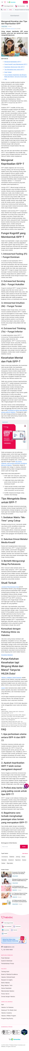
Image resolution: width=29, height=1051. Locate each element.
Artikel (10, 9)
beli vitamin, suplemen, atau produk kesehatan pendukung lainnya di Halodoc (14, 463)
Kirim (23, 846)
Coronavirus (5, 856)
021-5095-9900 (7, 949)
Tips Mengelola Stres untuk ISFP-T (14, 69)
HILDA (3, 688)
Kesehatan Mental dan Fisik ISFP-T (14, 67)
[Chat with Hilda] (26, 786)
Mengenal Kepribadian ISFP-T (12, 61)
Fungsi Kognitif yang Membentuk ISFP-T (15, 64)
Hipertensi (18, 860)
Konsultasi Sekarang (7, 655)
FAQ (5, 79)
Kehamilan (4, 860)
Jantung (18, 856)
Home (5, 9)
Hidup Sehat (4, 26)
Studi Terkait (8, 72)
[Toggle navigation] (2, 2)
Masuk (25, 2)
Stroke (23, 856)
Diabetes (12, 856)
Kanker (3, 863)
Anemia (24, 860)
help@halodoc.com (7, 947)
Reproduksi (10, 863)
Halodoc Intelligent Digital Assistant (11, 677)
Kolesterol (11, 860)
